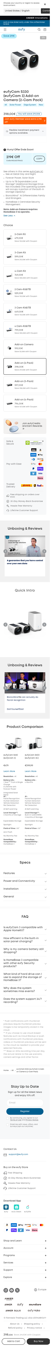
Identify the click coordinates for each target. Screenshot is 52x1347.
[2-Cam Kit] (25, 238)
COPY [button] (39, 159)
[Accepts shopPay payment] (14, 1230)
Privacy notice (34, 1328)
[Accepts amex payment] (14, 1225)
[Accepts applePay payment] (21, 1225)
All (13, 1070)
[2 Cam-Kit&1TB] (25, 293)
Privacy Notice (32, 1120)
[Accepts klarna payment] (34, 1230)
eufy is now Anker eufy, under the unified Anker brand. (24, 23)
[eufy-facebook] (11, 1290)
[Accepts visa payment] (28, 1230)
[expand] (43, 131)
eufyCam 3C (36, 172)
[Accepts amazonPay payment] (7, 1225)
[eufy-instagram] (5, 1290)
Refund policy (15, 1328)
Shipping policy (32, 1324)
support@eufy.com (18, 1154)
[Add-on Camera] (25, 348)
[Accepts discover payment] (28, 1225)
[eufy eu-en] (21, 29)
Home (6, 1070)
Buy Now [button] (38, 1341)
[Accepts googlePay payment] (34, 1225)
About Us (14, 1324)
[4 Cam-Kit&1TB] (25, 329)
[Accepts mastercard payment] (41, 1225)
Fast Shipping (15, 1173)
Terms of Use (15, 1120)
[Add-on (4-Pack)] (25, 403)
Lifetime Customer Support (22, 1188)
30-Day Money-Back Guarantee (24, 1178)
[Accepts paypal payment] (7, 1230)
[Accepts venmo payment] (21, 1230)
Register (25, 1111)
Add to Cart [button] (13, 1341)
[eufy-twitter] (17, 1290)
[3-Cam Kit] (25, 256)
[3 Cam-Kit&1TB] (25, 311)
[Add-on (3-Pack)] (25, 385)
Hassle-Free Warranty (19, 1183)
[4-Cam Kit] (25, 274)
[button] (44, 4)
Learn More (9, 771)
